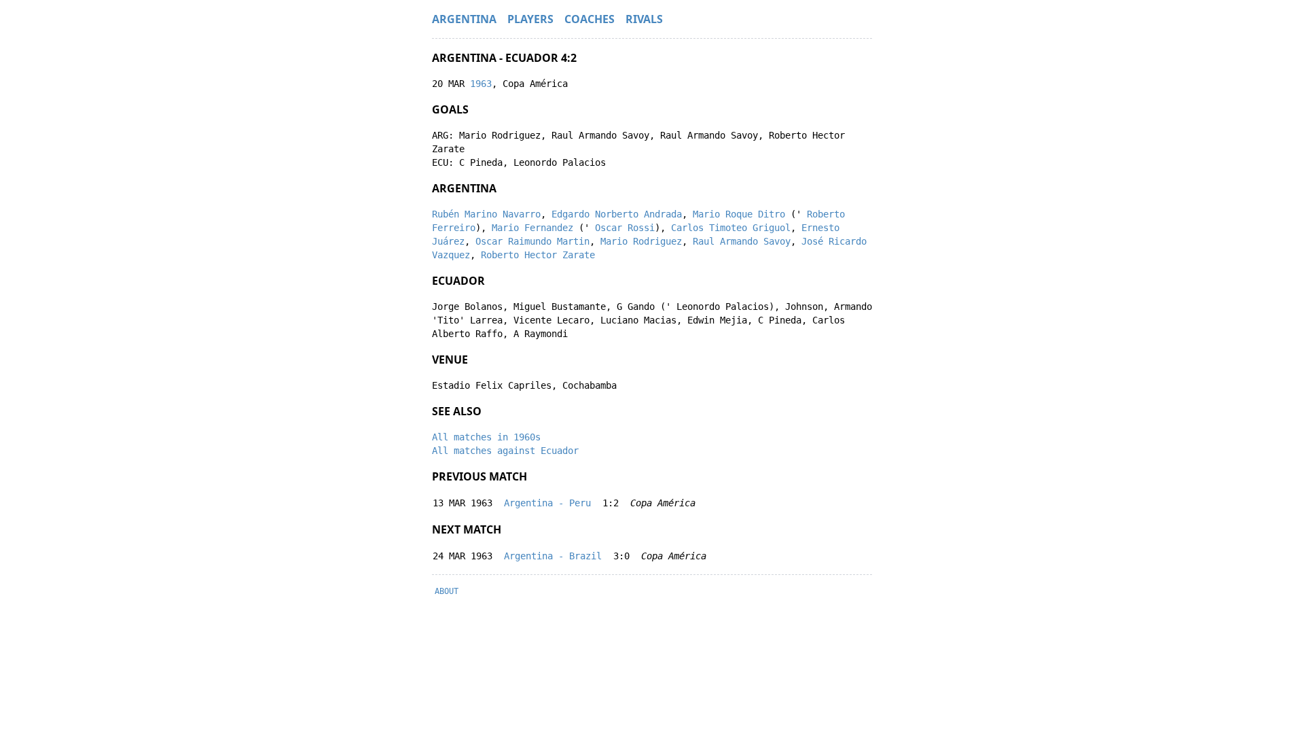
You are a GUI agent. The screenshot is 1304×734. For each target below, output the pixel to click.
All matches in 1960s (486, 437)
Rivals (644, 19)
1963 (481, 83)
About (446, 591)
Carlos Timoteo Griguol (731, 227)
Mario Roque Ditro (739, 214)
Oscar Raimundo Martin (532, 241)
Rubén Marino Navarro (486, 214)
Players (530, 19)
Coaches (589, 19)
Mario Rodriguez (641, 241)
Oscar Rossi (625, 227)
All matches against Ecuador (505, 450)
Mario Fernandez (532, 227)
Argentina (464, 19)
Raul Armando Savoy (742, 241)
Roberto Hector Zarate (538, 254)
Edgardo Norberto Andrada (616, 214)
